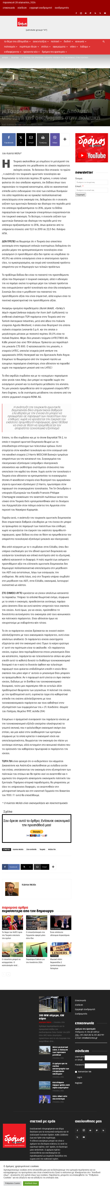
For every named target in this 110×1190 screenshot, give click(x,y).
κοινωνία (6, 955)
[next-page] (8, 974)
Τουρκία (42, 849)
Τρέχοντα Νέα (30, 52)
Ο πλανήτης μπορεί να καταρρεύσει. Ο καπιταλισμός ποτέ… (11, 962)
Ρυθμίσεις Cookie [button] (12, 1183)
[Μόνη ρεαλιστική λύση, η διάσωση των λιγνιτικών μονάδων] (44, 1050)
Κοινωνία (79, 41)
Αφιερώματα (59, 47)
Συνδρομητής (62, 8)
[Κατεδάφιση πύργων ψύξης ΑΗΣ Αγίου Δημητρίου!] (44, 1085)
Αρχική (5, 58)
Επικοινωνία (9, 8)
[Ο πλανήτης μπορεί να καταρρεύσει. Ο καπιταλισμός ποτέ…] (12, 949)
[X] (100, 13)
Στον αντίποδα (31, 849)
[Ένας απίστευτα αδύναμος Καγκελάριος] (60, 922)
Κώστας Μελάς (14, 125)
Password (79, 1065)
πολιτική (15, 58)
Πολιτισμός (9, 47)
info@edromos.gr (89, 1038)
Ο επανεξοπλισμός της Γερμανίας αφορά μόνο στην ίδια (35, 935)
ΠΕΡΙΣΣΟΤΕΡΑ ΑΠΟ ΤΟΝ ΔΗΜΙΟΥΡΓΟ (28, 911)
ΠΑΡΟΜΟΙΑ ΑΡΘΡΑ (15, 907)
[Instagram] (81, 13)
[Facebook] (76, 13)
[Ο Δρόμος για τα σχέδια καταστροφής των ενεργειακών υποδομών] (44, 1066)
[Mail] (86, 13)
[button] (103, 41)
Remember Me (84, 1072)
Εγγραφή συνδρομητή (41, 8)
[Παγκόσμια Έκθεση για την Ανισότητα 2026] (36, 949)
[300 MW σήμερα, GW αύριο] (55, 1004)
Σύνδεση (22, 8)
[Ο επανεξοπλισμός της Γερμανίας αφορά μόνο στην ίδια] (36, 922)
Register (78, 1083)
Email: (79, 186)
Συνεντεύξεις (40, 41)
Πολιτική (55, 41)
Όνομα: (79, 178)
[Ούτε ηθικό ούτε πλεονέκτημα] (44, 1099)
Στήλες (44, 47)
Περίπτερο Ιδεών (28, 47)
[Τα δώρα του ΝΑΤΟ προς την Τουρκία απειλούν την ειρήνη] (12, 922)
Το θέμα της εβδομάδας (16, 41)
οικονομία (54, 955)
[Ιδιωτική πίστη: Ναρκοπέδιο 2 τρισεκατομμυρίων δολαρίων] (60, 949)
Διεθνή (67, 41)
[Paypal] (91, 13)
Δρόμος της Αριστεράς (53, 52)
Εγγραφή (80, 194)
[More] (65, 139)
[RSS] (95, 13)
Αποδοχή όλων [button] (31, 1183)
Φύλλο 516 (52, 849)
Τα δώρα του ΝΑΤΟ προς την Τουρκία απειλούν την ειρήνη (12, 935)
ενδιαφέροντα (11, 52)
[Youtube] (105, 13)
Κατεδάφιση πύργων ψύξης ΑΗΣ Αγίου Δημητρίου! (61, 1085)
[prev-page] (4, 974)
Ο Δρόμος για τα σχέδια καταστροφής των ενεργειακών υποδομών (61, 1069)
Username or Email (79, 1058)
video (73, 47)
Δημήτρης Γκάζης (45, 1022)
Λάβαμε (84, 47)
